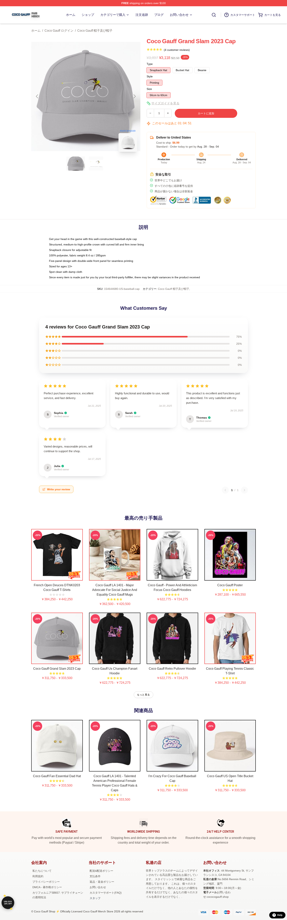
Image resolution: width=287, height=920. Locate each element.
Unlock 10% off (8, 903)
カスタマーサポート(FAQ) (106, 892)
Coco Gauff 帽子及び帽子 (94, 30)
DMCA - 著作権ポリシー (47, 887)
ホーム (36, 30)
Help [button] (279, 915)
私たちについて (42, 870)
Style (150, 76)
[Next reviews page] (244, 490)
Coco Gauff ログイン (59, 30)
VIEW (56, 576)
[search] (214, 15)
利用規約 (37, 876)
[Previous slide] (37, 96)
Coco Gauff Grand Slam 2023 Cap (57, 668)
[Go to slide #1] (75, 164)
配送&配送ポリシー (101, 870)
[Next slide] (134, 96)
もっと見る (143, 694)
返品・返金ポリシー (102, 881)
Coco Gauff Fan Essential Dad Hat (57, 776)
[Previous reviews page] (225, 490)
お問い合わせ (98, 887)
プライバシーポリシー (46, 881)
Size (149, 88)
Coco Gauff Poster (230, 585)
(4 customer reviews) (177, 49)
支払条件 (95, 876)
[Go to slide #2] (96, 164)
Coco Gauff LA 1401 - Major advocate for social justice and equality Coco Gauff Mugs (114, 590)
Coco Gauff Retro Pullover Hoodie (172, 668)
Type (150, 63)
